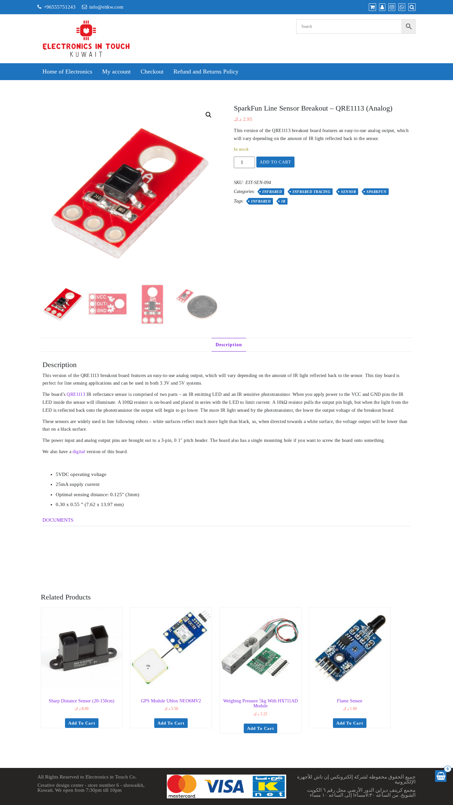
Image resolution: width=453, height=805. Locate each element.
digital (79, 451)
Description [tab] (229, 344)
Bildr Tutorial (74, 560)
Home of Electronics (67, 71)
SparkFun (376, 192)
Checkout (152, 71)
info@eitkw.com (106, 7)
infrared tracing (311, 192)
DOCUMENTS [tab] (57, 520)
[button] (209, 115)
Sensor (348, 192)
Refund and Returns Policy (205, 71)
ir (283, 201)
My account (116, 71)
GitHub (68, 570)
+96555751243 (60, 7)
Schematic (71, 530)
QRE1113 (76, 394)
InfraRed (261, 201)
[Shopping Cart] (440, 776)
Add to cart (275, 162)
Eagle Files (72, 540)
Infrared (272, 192)
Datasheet (71, 550)
